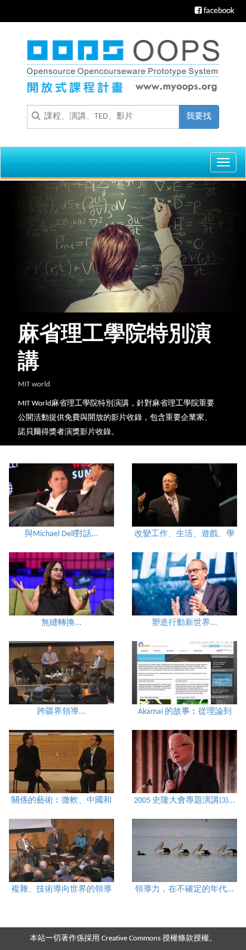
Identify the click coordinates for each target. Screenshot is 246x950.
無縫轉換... (61, 622)
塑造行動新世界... (184, 622)
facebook (218, 11)
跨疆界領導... (61, 711)
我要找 (198, 116)
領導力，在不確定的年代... (184, 889)
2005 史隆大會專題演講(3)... (184, 800)
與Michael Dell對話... (61, 534)
